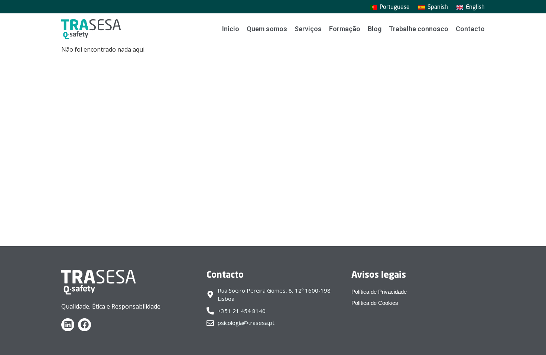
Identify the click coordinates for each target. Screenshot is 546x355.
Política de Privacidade (379, 292)
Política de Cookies (374, 303)
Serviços (308, 29)
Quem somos (267, 29)
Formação (344, 29)
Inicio (230, 29)
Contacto (470, 29)
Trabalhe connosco (418, 29)
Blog (374, 29)
